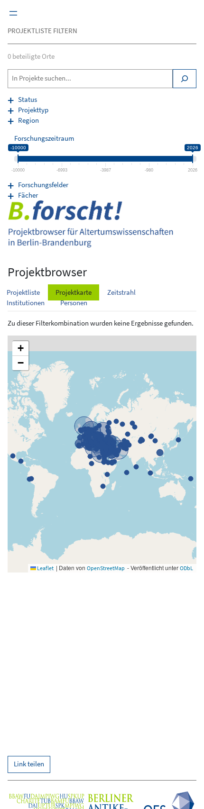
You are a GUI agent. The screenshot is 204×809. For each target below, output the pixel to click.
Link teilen (29, 764)
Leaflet (45, 568)
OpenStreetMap (106, 568)
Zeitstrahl (121, 292)
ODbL (186, 568)
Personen (73, 303)
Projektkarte (74, 292)
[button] (20, 348)
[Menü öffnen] (13, 13)
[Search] (184, 78)
